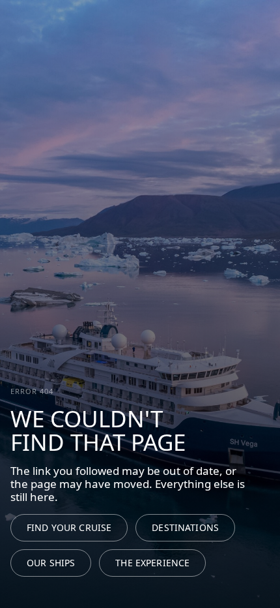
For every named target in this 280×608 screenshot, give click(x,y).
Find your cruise (69, 527)
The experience (152, 562)
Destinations (185, 527)
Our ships (51, 562)
